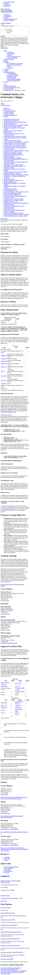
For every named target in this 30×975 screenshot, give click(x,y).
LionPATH (6, 857)
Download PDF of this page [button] (8, 913)
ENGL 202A (18, 709)
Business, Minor (8, 132)
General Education (11, 76)
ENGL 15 (3, 682)
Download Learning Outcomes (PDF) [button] (10, 938)
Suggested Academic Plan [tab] (10, 115)
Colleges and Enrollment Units (11, 87)
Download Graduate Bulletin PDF (9, 969)
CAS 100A (18, 688)
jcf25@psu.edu (14, 829)
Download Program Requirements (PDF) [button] (11, 932)
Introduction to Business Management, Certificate (16, 174)
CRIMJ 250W (18, 701)
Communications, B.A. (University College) (15, 136)
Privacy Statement (8, 868)
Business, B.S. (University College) (13, 130)
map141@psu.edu (5, 629)
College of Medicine (9, 20)
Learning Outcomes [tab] (9, 112)
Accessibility (7, 869)
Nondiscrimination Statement (11, 867)
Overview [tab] (6, 108)
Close (6, 973)
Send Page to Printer (6, 907)
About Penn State (11, 77)
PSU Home (7, 6)
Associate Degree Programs (14, 65)
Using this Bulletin (11, 73)
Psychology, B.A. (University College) (13, 199)
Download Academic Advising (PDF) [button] (10, 945)
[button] (4, 218)
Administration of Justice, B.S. (11, 120)
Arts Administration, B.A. (10, 123)
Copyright (6, 872)
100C (17, 690)
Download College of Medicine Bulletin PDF (12, 972)
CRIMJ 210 (4, 358)
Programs (6, 62)
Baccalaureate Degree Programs (15, 63)
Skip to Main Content (9, 2)
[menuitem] (16, 14)
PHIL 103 (3, 366)
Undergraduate (7, 16)
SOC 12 (3, 371)
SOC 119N (4, 376)
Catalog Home (7, 4)
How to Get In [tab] (7, 109)
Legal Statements (8, 871)
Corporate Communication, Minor (12, 140)
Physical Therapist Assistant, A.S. (12, 194)
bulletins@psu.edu (5, 895)
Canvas (6, 860)
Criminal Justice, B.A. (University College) (15, 144)
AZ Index (6, 3)
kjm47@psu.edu (5, 600)
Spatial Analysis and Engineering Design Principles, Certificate (14, 211)
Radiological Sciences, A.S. (11, 201)
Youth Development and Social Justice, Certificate (16, 214)
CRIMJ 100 (4, 355)
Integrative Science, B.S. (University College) (15, 171)
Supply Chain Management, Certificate (14, 213)
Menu (2, 103)
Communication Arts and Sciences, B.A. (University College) (14, 134)
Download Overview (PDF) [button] (8, 919)
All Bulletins (7, 14)
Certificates (10, 67)
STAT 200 (3, 380)
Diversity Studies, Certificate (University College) (16, 150)
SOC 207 (4, 390)
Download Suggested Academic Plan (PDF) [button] (12, 952)
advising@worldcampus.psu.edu (9, 643)
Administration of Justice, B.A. (12, 119)
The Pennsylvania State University (9, 898)
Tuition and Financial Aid (13, 80)
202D (16, 711)
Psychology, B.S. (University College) (13, 200)
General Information (9, 72)
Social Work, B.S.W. (9, 208)
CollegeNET (7, 858)
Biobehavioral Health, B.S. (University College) (16, 125)
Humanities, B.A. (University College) (13, 164)
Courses (6, 60)
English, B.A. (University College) (12, 152)
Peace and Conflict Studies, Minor (12, 193)
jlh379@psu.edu (5, 829)
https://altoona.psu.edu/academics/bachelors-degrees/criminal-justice (12, 816)
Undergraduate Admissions (14, 79)
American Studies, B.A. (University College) (15, 122)
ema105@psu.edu (5, 613)
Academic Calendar (9, 59)
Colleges (6, 70)
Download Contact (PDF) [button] (7, 959)
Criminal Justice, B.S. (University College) (14, 146)
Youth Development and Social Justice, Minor (15, 216)
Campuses (6, 69)
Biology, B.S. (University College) (12, 126)
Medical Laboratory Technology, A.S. (13, 180)
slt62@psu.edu (4, 794)
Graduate (6, 17)
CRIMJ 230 (4, 363)
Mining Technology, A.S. (10, 181)
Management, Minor (9, 179)
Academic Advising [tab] (9, 113)
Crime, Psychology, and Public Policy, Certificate (16, 142)
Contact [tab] (6, 116)
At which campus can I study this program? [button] (12, 224)
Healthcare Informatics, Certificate (12, 157)
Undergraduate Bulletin (10, 86)
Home (5, 50)
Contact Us (5, 876)
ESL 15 (4, 684)
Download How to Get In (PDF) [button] (9, 925)
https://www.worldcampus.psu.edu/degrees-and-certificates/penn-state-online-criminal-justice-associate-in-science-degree (14, 849)
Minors (9, 66)
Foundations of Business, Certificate (13, 153)
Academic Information (12, 75)
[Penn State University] (5, 9)
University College (8, 89)
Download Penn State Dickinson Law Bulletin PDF (14, 970)
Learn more (3, 248)
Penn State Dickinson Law (10, 19)
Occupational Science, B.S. (11, 190)
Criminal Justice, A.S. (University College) (14, 143)
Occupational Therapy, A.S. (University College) (16, 191)
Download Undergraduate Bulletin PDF (11, 968)
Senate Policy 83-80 (8, 508)
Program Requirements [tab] (9, 111)
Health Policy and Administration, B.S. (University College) (14, 155)
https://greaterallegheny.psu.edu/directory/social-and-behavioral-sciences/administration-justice (14, 798)
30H (8, 682)
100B (22, 688)
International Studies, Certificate (12, 173)
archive (16, 45)
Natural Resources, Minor (10, 189)
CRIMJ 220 (4, 361)
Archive (6, 82)
